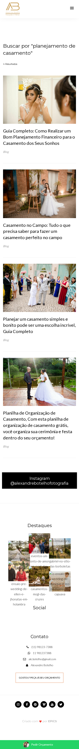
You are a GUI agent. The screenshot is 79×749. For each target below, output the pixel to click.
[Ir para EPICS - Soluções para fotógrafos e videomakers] (39, 721)
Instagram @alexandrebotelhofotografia (39, 481)
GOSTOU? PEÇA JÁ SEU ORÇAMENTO (39, 677)
